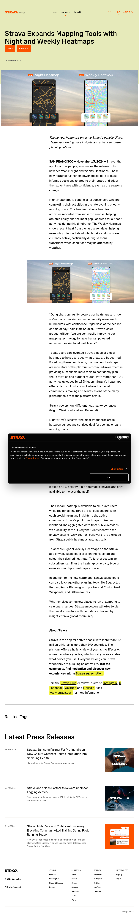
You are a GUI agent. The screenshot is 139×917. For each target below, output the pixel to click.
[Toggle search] (109, 13)
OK (109, 477)
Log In (118, 879)
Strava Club (68, 683)
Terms (74, 896)
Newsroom (65, 12)
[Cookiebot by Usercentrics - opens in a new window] (117, 437)
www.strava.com (61, 693)
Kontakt (77, 12)
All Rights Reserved (13, 887)
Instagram (110, 683)
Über (55, 12)
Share (9, 48)
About (74, 874)
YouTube (70, 688)
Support (75, 887)
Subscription (54, 879)
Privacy (75, 900)
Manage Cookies (127, 912)
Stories (74, 883)
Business (75, 891)
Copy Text (23, 48)
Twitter (97, 883)
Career (74, 879)
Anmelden (128, 12)
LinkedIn (88, 688)
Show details (117, 469)
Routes (52, 887)
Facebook (56, 688)
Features (52, 874)
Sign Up (119, 874)
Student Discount (56, 883)
